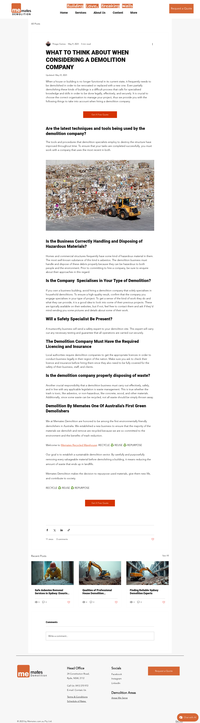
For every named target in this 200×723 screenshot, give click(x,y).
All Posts (35, 23)
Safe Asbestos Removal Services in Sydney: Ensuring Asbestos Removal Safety (52, 592)
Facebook (116, 674)
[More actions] (152, 44)
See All (165, 555)
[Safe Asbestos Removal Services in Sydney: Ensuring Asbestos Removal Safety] (52, 573)
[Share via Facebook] (47, 530)
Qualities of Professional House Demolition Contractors (97, 592)
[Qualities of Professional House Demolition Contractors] (100, 573)
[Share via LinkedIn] (61, 530)
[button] (82, 12)
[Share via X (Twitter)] (54, 530)
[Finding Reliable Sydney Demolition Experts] (147, 573)
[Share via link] (68, 530)
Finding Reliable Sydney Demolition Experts (144, 592)
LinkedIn (115, 683)
